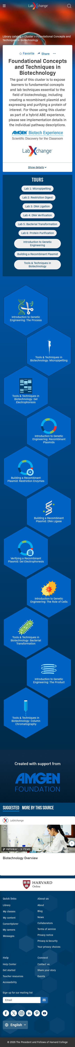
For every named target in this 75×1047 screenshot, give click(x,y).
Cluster (28, 36)
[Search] (69, 6)
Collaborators (45, 923)
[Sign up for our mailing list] (44, 1000)
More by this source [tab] (38, 808)
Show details (36, 167)
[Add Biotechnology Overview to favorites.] (6, 828)
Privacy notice (45, 935)
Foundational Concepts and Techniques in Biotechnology (37, 38)
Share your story (47, 970)
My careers (9, 929)
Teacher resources (13, 976)
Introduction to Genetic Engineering (37, 243)
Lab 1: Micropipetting (37, 188)
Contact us (44, 964)
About (41, 905)
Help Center (9, 964)
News (41, 917)
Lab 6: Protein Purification (37, 233)
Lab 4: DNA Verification (37, 215)
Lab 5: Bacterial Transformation (37, 224)
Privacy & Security (48, 940)
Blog (40, 911)
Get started (9, 970)
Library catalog (12, 36)
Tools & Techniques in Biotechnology (37, 264)
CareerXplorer (10, 923)
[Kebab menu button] (54, 53)
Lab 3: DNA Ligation (37, 206)
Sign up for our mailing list (18, 992)
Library (6, 905)
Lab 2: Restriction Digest (37, 197)
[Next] (72, 843)
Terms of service (47, 929)
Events (41, 976)
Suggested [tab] (11, 808)
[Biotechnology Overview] (37, 865)
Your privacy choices (49, 946)
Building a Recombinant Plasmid (37, 254)
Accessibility (10, 982)
